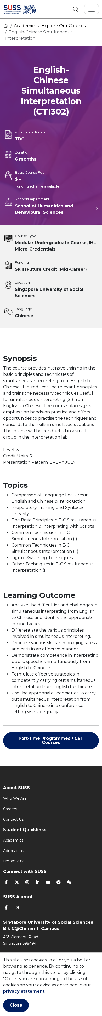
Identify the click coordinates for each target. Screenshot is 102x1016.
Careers (10, 809)
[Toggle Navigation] (91, 9)
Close (16, 1005)
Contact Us (13, 819)
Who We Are (15, 798)
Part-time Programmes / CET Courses (51, 740)
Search (75, 9)
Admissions (13, 850)
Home (5, 25)
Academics (25, 25)
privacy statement (23, 991)
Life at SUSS (14, 861)
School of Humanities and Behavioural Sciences (44, 209)
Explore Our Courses (64, 25)
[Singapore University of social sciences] (26, 9)
